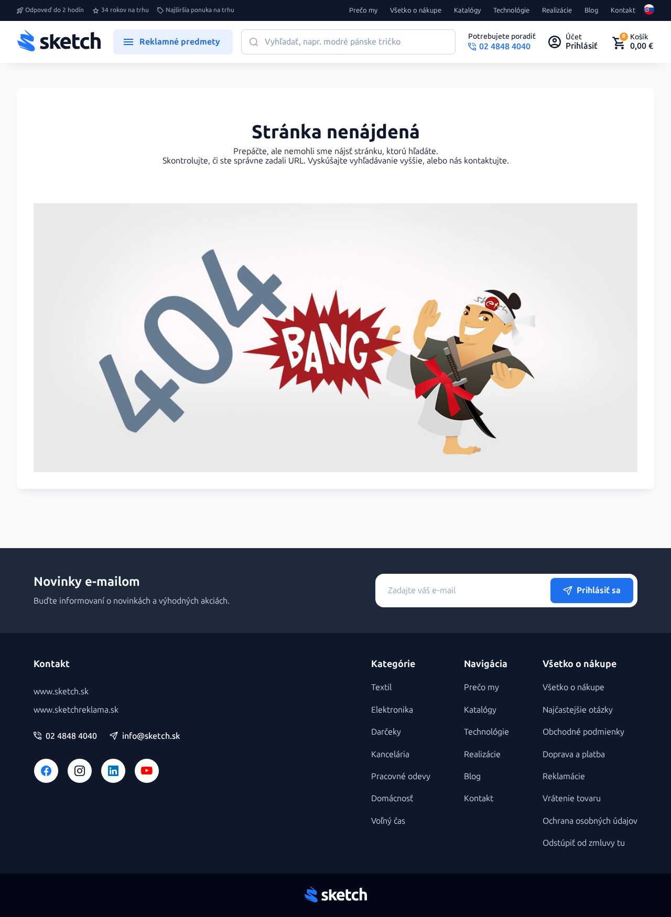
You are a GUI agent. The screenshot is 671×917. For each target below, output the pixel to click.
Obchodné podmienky (583, 732)
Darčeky (386, 732)
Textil (381, 687)
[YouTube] (146, 770)
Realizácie (557, 10)
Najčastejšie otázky (578, 710)
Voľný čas (388, 821)
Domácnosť (392, 798)
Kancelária (390, 754)
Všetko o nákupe (415, 10)
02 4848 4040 (71, 736)
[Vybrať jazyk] (649, 10)
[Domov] (59, 42)
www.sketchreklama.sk (76, 710)
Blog (591, 10)
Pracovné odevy (400, 776)
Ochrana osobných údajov (590, 821)
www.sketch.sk (61, 691)
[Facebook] (46, 770)
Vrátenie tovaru (572, 798)
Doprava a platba (574, 754)
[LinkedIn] (113, 770)
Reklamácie (564, 776)
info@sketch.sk (151, 736)
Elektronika (392, 710)
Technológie (511, 10)
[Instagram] (79, 770)
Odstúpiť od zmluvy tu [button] (584, 843)
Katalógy (467, 10)
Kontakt (623, 10)
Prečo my (363, 10)
